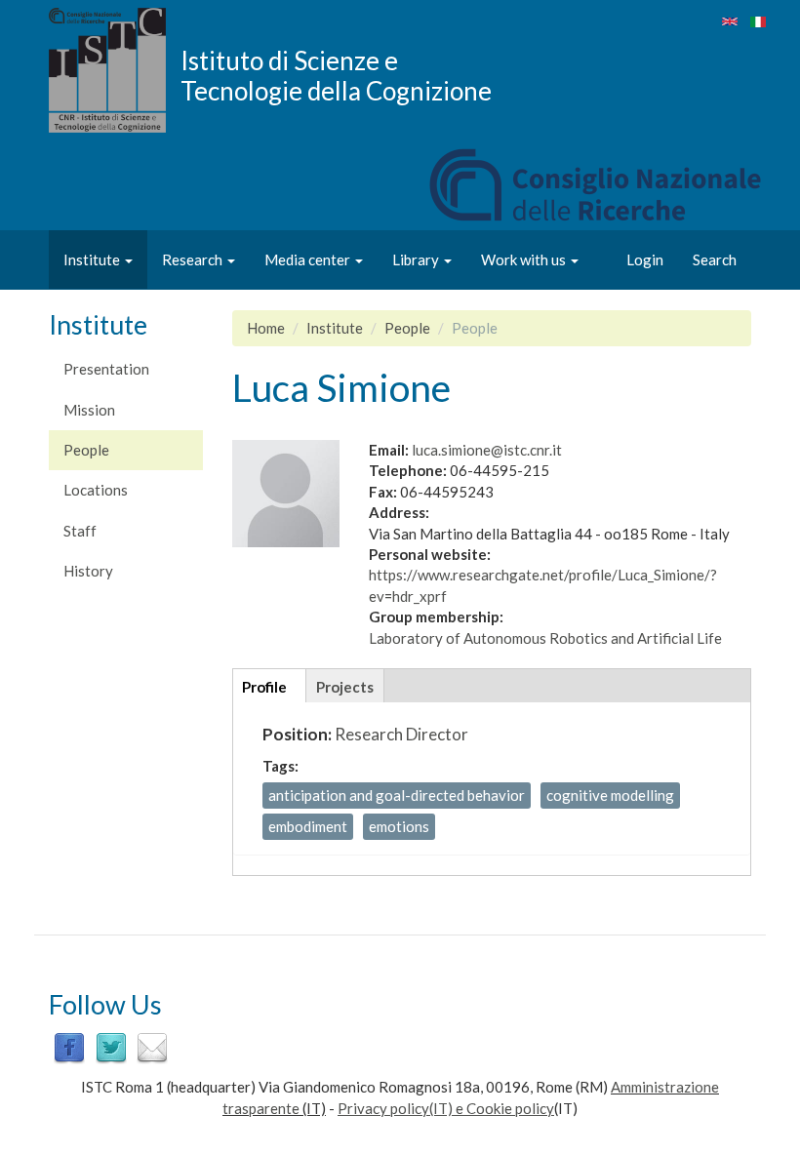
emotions (399, 826)
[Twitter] (111, 1046)
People (86, 449)
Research (193, 259)
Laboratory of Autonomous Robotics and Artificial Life (545, 638)
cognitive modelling (610, 795)
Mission (89, 409)
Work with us (525, 259)
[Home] (114, 70)
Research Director (401, 734)
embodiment (307, 826)
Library (417, 259)
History (88, 570)
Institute (93, 259)
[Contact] (152, 1046)
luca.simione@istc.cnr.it (487, 449)
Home (266, 328)
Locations (95, 489)
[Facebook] (69, 1046)
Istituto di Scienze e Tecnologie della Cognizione (336, 75)
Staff (80, 530)
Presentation (106, 369)
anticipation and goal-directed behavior (396, 795)
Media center (308, 259)
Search (715, 259)
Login (644, 259)
